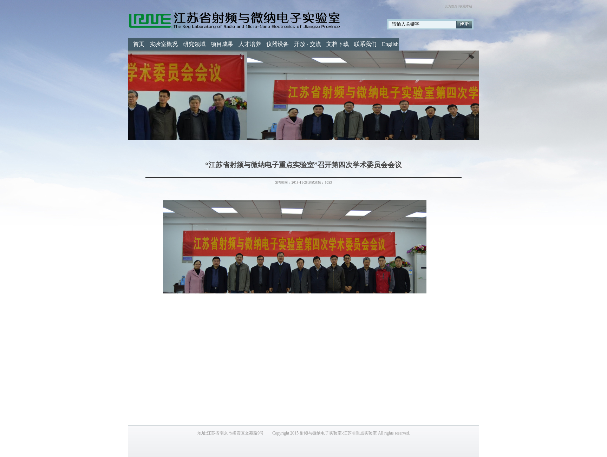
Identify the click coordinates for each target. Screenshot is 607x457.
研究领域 (194, 44)
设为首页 (451, 6)
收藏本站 (465, 6)
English (390, 44)
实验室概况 (164, 44)
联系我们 (365, 44)
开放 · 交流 (307, 44)
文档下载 (337, 44)
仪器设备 (277, 44)
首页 (138, 44)
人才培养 (250, 44)
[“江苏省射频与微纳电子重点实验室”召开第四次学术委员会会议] (303, 95)
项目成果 (222, 44)
